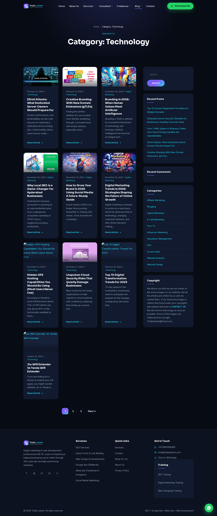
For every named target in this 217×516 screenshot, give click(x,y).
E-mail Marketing (155, 219)
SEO (149, 245)
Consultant (105, 6)
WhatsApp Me (182, 6)
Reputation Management (159, 238)
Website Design (155, 264)
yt (49, 473)
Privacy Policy (122, 470)
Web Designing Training (170, 490)
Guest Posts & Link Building (89, 453)
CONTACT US (178, 306)
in (42, 473)
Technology (32, 94)
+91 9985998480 (166, 447)
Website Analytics (156, 258)
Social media (153, 251)
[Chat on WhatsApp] (209, 508)
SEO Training (164, 474)
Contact (150, 6)
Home (61, 6)
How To (151, 226)
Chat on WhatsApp (167, 457)
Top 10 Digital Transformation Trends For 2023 (116, 278)
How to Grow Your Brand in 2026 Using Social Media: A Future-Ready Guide (79, 192)
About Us (74, 6)
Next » (92, 411)
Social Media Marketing (87, 480)
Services (88, 6)
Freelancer (123, 6)
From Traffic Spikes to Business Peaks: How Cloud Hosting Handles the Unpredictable (166, 132)
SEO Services (82, 447)
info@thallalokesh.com (169, 452)
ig (34, 473)
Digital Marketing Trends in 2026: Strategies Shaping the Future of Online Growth (118, 192)
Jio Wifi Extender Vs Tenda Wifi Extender (39, 368)
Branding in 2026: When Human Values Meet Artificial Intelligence (117, 106)
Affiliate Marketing (156, 200)
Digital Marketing (155, 213)
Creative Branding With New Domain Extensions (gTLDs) (79, 103)
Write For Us (121, 459)
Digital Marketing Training (170, 482)
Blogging (151, 206)
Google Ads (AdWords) (87, 465)
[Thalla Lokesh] (34, 6)
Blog (137, 6)
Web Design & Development (90, 459)
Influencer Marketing (157, 232)
